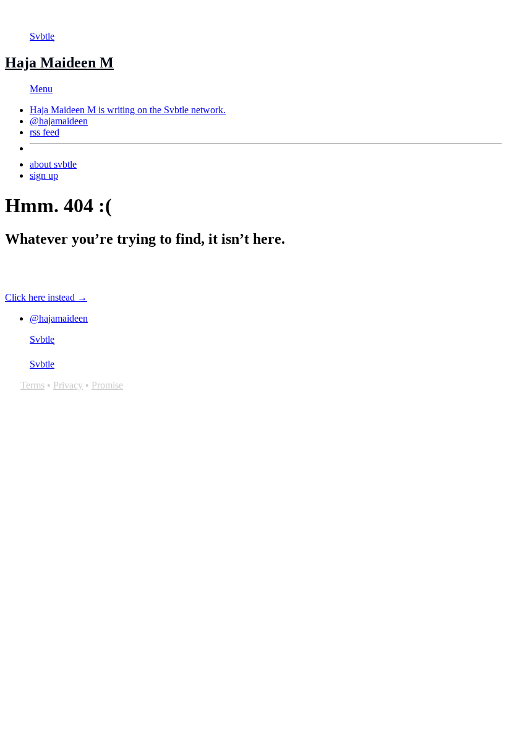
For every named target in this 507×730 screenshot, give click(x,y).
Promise (107, 385)
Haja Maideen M (59, 62)
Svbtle (42, 36)
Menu (41, 89)
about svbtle (53, 164)
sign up (44, 175)
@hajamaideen (59, 121)
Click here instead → (46, 297)
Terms (32, 385)
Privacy (68, 385)
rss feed (44, 132)
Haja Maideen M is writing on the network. (128, 110)
